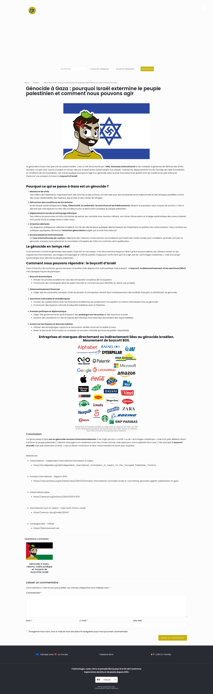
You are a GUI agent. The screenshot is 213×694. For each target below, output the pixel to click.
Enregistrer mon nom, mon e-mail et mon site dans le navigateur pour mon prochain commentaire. (78, 631)
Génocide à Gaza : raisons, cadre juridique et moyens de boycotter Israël (39, 568)
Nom (29, 620)
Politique (36, 83)
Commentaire (34, 592)
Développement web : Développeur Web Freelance (106, 687)
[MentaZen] (32, 10)
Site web (137, 620)
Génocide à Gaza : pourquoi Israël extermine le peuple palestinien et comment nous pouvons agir (80, 83)
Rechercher (147, 69)
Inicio (27, 83)
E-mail (84, 620)
